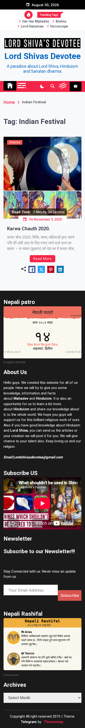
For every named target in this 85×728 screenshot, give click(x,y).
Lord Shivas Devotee (42, 56)
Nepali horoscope (12, 675)
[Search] (52, 86)
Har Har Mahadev (35, 21)
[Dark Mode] (42, 86)
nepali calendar (16, 362)
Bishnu (61, 21)
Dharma (14, 142)
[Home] (10, 85)
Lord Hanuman (32, 26)
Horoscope (59, 26)
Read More (42, 259)
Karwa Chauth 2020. (28, 228)
